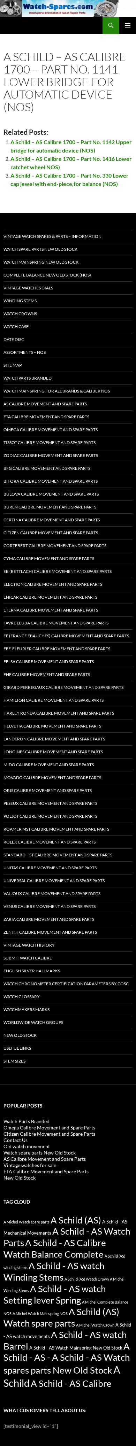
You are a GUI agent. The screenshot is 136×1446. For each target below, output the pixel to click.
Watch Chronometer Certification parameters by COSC (66, 983)
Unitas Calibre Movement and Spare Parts (50, 867)
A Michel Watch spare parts (26, 1222)
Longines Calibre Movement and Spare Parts (53, 751)
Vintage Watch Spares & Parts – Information (52, 236)
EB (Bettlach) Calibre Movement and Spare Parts (57, 571)
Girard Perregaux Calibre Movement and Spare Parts (63, 687)
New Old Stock (20, 1035)
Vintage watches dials (28, 287)
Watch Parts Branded (27, 378)
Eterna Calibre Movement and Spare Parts (50, 610)
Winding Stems (20, 300)
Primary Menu (127, 25)
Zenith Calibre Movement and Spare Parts (50, 932)
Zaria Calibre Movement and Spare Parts (48, 919)
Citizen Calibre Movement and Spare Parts (50, 532)
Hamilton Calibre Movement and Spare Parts (53, 700)
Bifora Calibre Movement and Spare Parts (50, 481)
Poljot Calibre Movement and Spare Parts (50, 816)
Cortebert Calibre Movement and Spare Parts (54, 545)
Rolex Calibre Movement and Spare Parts (49, 842)
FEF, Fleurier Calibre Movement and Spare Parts (56, 648)
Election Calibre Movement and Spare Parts (52, 584)
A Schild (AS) (76, 1220)
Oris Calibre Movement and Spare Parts (47, 790)
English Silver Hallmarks (31, 970)
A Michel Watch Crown (95, 1325)
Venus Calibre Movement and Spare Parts (49, 906)
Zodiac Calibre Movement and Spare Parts (50, 455)
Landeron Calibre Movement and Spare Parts (54, 738)
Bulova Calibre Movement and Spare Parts (51, 494)
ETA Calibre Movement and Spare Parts (46, 416)
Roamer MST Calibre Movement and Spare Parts (56, 829)
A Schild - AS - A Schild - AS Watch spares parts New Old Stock (66, 1358)
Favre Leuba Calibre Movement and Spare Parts (55, 622)
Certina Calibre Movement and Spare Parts (51, 519)
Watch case (16, 326)
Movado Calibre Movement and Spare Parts (52, 777)
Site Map (12, 365)
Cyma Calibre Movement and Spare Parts (48, 558)
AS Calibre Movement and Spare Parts (45, 403)
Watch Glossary (21, 996)
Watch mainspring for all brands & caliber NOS (56, 391)
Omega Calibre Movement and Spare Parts (50, 429)
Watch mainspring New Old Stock (40, 262)
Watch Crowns (20, 313)
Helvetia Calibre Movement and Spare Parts (52, 726)
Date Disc (13, 339)
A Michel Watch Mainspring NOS (40, 1313)
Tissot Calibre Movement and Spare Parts (49, 442)
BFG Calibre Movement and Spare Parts (46, 468)
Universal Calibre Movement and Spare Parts (54, 880)
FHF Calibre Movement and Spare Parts (46, 674)
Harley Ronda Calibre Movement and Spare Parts (58, 713)
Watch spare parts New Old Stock (40, 249)
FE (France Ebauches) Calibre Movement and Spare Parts (66, 635)
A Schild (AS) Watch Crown (87, 1279)
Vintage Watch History (29, 945)
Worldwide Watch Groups (33, 1022)
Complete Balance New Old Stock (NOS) (47, 275)
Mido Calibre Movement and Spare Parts (48, 764)
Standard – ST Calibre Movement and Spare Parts (57, 854)
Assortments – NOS (24, 352)
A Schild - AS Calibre (71, 1383)
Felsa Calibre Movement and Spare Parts (48, 661)
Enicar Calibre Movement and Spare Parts (50, 597)
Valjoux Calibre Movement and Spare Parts (51, 893)
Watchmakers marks (26, 1009)
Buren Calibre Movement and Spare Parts (49, 507)
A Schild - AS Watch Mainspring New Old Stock (75, 1348)
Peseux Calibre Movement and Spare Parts (50, 803)
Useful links (17, 1048)
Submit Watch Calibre (27, 958)
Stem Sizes (14, 1061)
